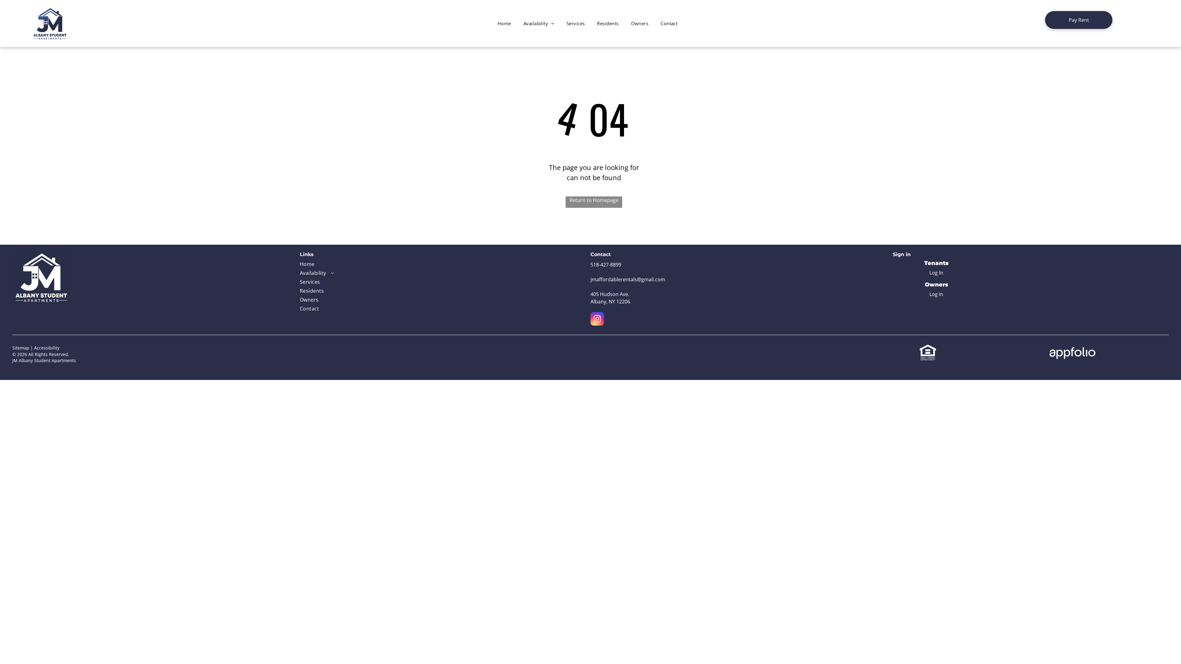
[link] (1078, 20)
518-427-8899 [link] (605, 264)
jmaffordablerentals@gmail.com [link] (627, 279)
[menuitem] (504, 23)
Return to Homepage (594, 200)
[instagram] (597, 319)
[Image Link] (41, 254)
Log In (936, 272)
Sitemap (20, 348)
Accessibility (46, 348)
